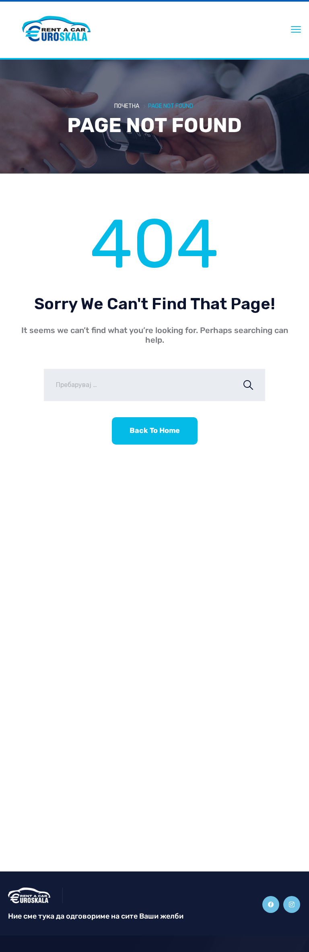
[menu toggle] (296, 29)
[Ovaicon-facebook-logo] (270, 904)
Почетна (126, 106)
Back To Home (155, 430)
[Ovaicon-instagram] (291, 904)
